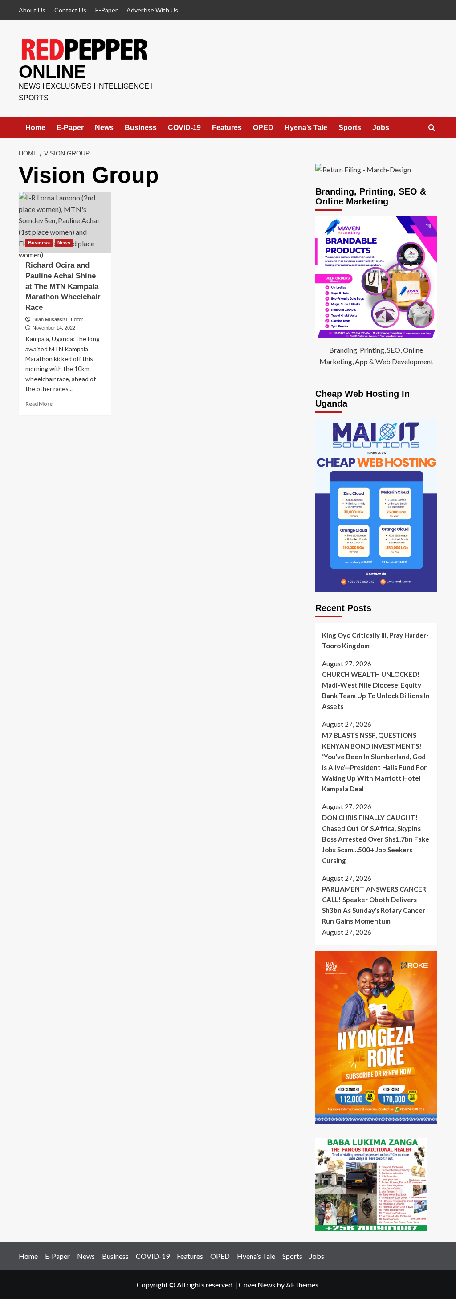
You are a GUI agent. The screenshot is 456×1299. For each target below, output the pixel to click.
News (104, 127)
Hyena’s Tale (306, 127)
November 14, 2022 (54, 327)
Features (227, 127)
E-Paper (106, 10)
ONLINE (52, 71)
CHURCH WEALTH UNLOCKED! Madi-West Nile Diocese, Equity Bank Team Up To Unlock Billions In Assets (376, 690)
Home (35, 127)
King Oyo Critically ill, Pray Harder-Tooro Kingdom (375, 640)
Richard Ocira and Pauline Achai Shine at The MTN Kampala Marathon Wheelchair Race (63, 286)
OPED (263, 127)
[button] (431, 128)
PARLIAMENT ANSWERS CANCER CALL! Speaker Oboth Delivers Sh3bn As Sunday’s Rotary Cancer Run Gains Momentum (374, 905)
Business (141, 127)
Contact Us (70, 10)
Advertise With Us (152, 10)
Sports (349, 127)
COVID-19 (184, 127)
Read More (39, 403)
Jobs (380, 127)
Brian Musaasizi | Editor (58, 319)
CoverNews (257, 1284)
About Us (32, 10)
